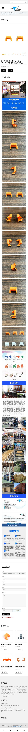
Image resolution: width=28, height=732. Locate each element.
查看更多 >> (6, 696)
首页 (2, 12)
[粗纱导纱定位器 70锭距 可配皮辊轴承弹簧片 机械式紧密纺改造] (7, 659)
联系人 (4, 576)
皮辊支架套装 (18, 644)
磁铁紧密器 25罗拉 (20, 667)
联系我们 (10, 70)
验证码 (4, 608)
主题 (3, 571)
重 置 (8, 614)
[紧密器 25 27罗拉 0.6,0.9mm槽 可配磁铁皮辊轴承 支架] (7, 637)
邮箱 (3, 582)
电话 (3, 587)
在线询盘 (3, 70)
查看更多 (5, 649)
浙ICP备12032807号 (17, 726)
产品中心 (6, 12)
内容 (3, 592)
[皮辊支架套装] (21, 637)
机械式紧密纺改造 (12, 12)
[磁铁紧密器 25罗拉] (21, 659)
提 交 (4, 614)
